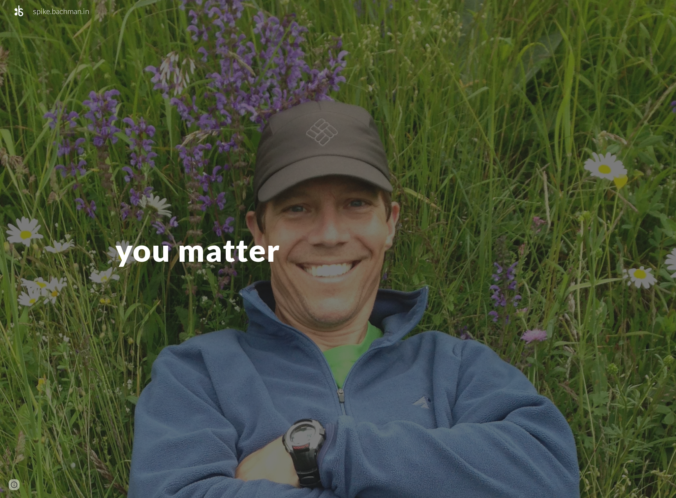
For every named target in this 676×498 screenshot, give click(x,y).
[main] (203, 249)
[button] (14, 484)
